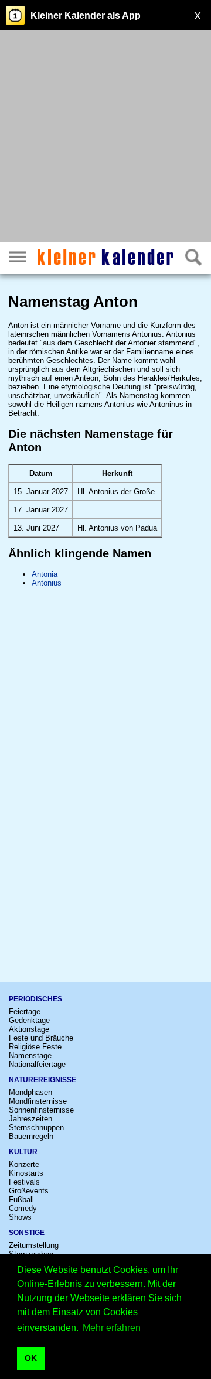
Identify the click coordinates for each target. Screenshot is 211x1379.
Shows (20, 1217)
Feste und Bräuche (41, 1038)
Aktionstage (29, 1029)
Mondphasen (30, 1092)
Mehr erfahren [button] (112, 1328)
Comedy (23, 1208)
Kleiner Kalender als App (85, 15)
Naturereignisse (42, 1080)
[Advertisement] (105, 137)
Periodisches (35, 999)
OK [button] (31, 1358)
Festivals (24, 1182)
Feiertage (24, 1011)
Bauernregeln (31, 1136)
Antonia (44, 574)
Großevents (29, 1190)
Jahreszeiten (30, 1118)
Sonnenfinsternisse (41, 1110)
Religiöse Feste (35, 1046)
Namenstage (30, 1055)
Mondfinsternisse (38, 1101)
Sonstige (27, 1233)
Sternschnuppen (36, 1127)
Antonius (47, 583)
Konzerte (24, 1164)
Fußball (21, 1199)
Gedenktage (29, 1020)
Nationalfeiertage (37, 1064)
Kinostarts (26, 1173)
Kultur (23, 1152)
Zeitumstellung (34, 1245)
